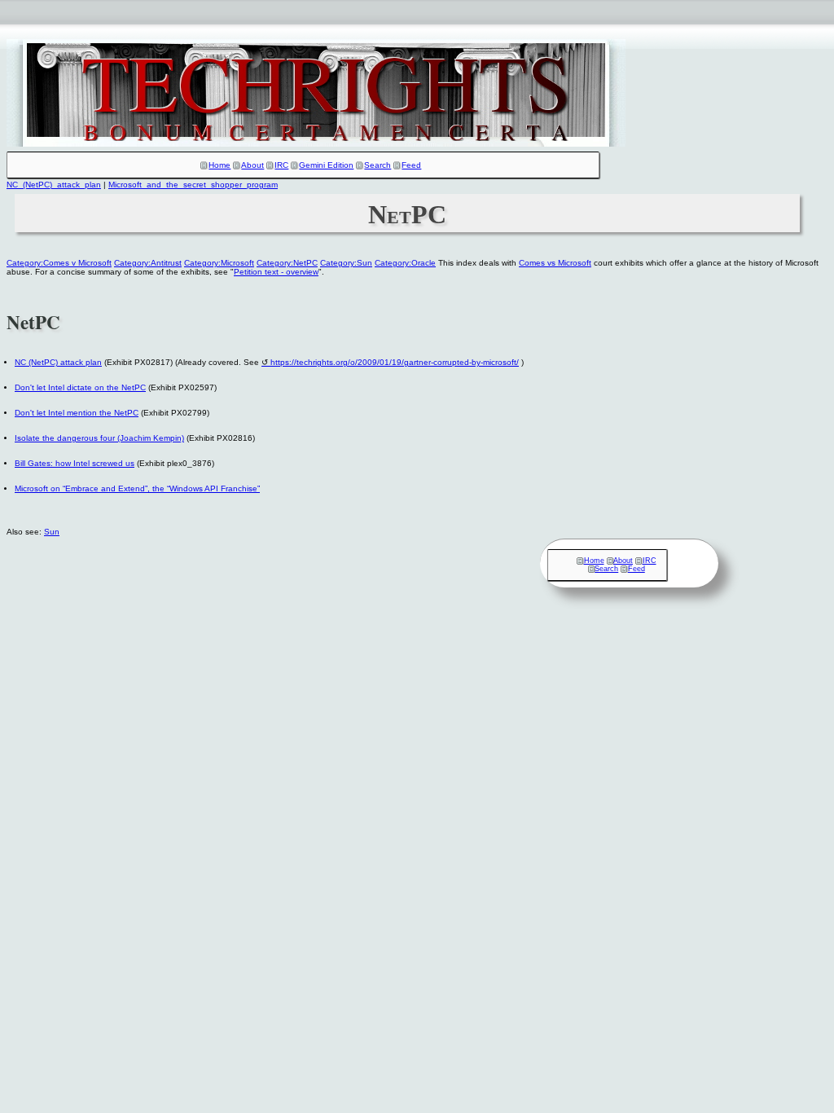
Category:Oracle (405, 262)
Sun (51, 531)
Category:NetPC (287, 262)
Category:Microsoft (219, 262)
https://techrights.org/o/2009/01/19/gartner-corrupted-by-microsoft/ (394, 362)
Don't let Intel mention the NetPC (76, 412)
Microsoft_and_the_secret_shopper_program (193, 184)
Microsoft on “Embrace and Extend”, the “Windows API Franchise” (137, 488)
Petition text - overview (276, 271)
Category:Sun (346, 262)
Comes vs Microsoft (555, 262)
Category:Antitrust (148, 262)
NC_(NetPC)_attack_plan (54, 184)
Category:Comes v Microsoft (59, 262)
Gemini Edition (326, 165)
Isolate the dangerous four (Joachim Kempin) (99, 437)
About (252, 165)
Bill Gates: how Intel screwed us (74, 463)
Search (377, 165)
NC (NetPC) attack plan (58, 362)
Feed (411, 165)
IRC (281, 165)
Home (219, 165)
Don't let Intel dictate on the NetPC (80, 387)
